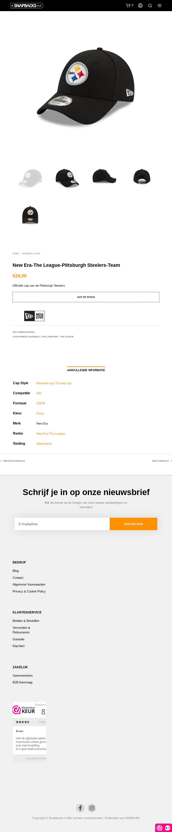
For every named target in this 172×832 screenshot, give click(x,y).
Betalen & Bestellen (26, 620)
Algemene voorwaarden (29, 584)
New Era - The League (61, 336)
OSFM (40, 403)
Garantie (18, 639)
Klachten (19, 646)
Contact (18, 577)
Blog (16, 571)
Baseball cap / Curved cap (53, 383)
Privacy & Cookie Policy (29, 591)
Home (16, 253)
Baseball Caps (31, 253)
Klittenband (43, 443)
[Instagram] (92, 808)
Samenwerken (23, 675)
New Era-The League (50, 433)
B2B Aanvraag (22, 682)
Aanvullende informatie (86, 370)
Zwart (40, 413)
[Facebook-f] (80, 808)
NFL (39, 393)
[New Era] (35, 316)
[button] (129, 5)
